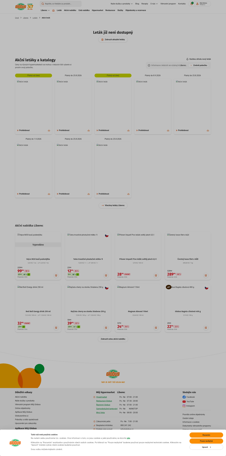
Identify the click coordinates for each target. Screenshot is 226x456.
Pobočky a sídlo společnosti (26, 419)
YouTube (190, 401)
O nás (152, 4)
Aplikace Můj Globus (23, 412)
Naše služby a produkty (120, 4)
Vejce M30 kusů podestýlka (38, 259)
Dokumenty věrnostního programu (197, 426)
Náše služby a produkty (24, 401)
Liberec (44, 10)
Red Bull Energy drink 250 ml (38, 311)
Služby (120, 10)
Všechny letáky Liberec (115, 205)
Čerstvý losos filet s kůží (188, 259)
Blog (137, 4)
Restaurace (110, 10)
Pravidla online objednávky (194, 414)
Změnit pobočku (200, 65)
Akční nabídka (70, 10)
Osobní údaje (188, 418)
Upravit (205, 447)
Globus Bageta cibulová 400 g (188, 311)
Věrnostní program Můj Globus (27, 404)
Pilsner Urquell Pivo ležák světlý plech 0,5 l (138, 259)
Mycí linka (100, 412)
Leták (59, 10)
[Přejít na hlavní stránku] (20, 6)
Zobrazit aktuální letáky (115, 39)
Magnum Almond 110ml (138, 311)
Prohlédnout (24, 130)
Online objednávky (22, 408)
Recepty (144, 4)
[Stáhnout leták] (49, 130)
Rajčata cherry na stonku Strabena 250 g (88, 311)
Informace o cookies (191, 422)
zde (128, 438)
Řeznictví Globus (103, 405)
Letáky (35, 18)
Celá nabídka (84, 10)
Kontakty (182, 4)
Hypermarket (97, 10)
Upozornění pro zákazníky (25, 423)
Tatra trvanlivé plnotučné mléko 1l (88, 259)
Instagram (190, 406)
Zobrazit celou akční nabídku (113, 339)
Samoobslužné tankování (106, 409)
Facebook (191, 397)
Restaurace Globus (104, 401)
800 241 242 (126, 425)
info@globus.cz (127, 429)
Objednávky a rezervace (135, 10)
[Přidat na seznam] (56, 275)
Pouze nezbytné (206, 441)
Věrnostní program (168, 4)
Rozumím (206, 435)
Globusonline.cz (21, 416)
